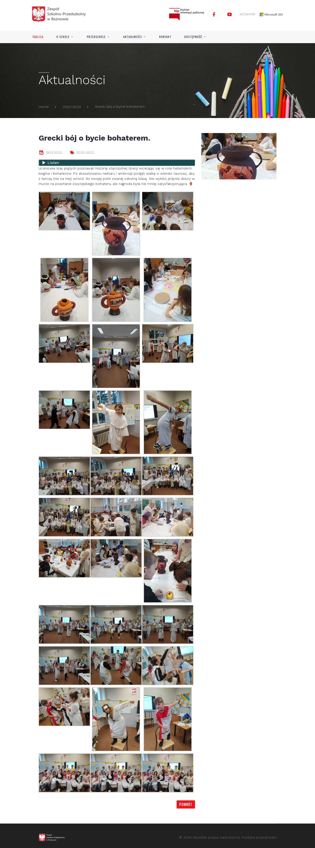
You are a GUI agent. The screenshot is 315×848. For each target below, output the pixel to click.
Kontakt (165, 37)
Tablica (38, 37)
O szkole (62, 37)
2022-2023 (72, 107)
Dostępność (193, 37)
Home (44, 107)
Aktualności (132, 37)
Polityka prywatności (259, 837)
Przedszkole (96, 37)
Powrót (185, 804)
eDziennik (247, 14)
